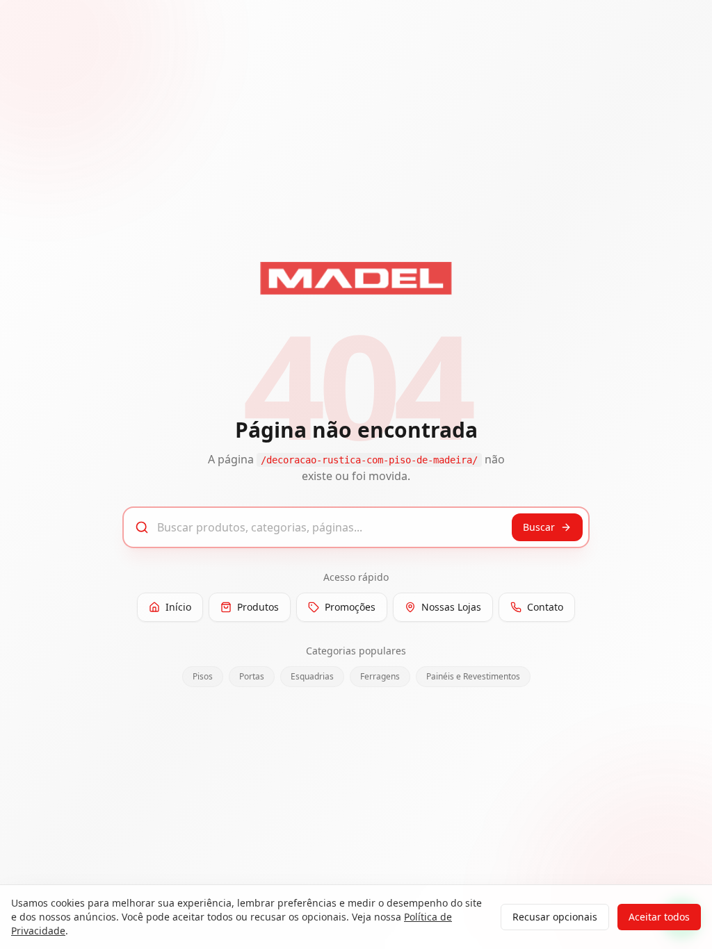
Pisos (203, 676)
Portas (251, 676)
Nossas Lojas (451, 606)
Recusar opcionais (554, 916)
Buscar (539, 527)
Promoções (350, 606)
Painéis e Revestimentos (473, 676)
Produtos (258, 606)
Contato (545, 606)
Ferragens (380, 676)
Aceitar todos (659, 916)
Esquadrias (312, 676)
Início (178, 606)
